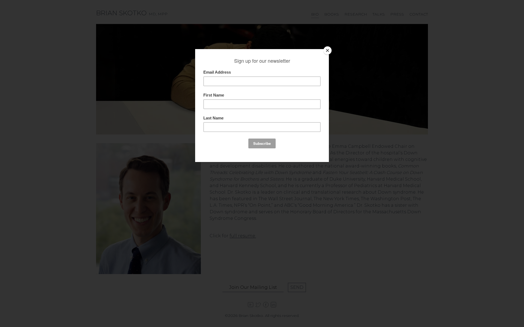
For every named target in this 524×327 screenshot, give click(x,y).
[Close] (327, 50)
